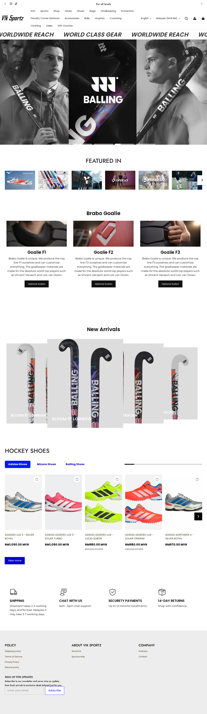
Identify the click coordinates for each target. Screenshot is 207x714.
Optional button (36, 284)
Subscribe (54, 690)
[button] (186, 18)
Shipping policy (13, 651)
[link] (33, 11)
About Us (76, 651)
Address (143, 651)
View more (15, 560)
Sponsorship (78, 656)
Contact (143, 656)
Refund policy (12, 667)
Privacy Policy (12, 662)
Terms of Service (13, 656)
